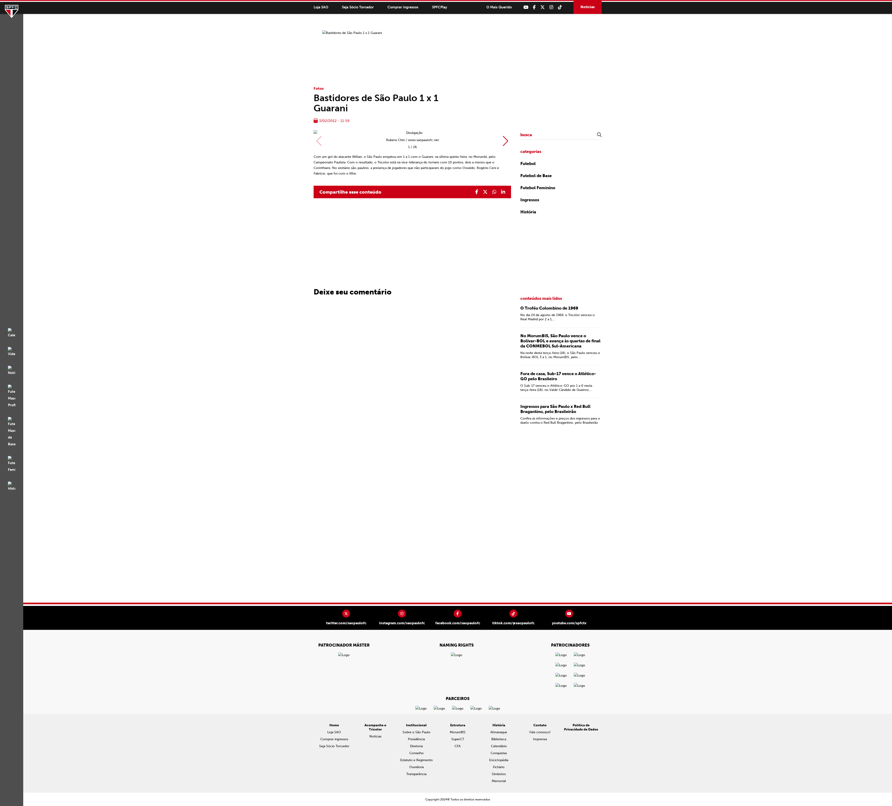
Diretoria (416, 746)
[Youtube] (525, 7)
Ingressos (529, 199)
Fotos (319, 88)
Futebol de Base (536, 175)
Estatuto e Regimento (416, 760)
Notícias (587, 7)
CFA (458, 746)
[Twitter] (542, 7)
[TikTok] (560, 7)
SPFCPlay (439, 7)
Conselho (416, 753)
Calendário (499, 746)
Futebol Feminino (537, 187)
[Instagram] (551, 7)
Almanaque (498, 732)
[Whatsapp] (494, 192)
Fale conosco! (540, 732)
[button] (505, 141)
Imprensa (540, 739)
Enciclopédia (498, 760)
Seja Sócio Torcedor (358, 7)
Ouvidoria (416, 767)
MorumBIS (458, 732)
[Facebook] (534, 7)
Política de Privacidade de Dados (581, 727)
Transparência (416, 774)
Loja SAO (321, 7)
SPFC (12, 12)
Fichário (499, 767)
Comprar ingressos (402, 7)
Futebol (528, 163)
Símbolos (499, 774)
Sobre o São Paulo (416, 732)
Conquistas (499, 753)
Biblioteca (498, 739)
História (528, 212)
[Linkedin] (503, 192)
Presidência (416, 739)
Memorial (499, 781)
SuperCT (457, 739)
